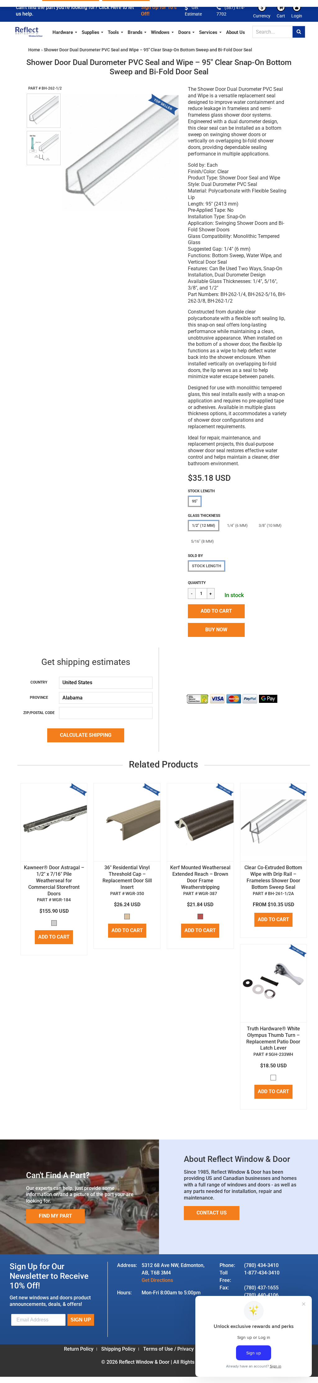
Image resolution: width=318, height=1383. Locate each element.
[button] (216, 611)
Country (38, 682)
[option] (120, 152)
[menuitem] (65, 31)
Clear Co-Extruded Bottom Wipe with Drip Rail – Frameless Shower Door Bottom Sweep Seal (273, 877)
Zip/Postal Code (39, 713)
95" (195, 501)
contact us (212, 1213)
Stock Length (206, 566)
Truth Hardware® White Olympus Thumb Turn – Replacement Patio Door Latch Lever (273, 1038)
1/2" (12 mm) (203, 525)
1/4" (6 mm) (237, 525)
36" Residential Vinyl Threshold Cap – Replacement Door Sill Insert (127, 877)
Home (34, 49)
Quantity (197, 583)
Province (39, 697)
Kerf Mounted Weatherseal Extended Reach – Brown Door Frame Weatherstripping (200, 877)
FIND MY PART (55, 1216)
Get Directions (157, 1280)
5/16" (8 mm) (202, 541)
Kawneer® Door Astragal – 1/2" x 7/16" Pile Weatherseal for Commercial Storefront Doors (54, 880)
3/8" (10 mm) (270, 525)
